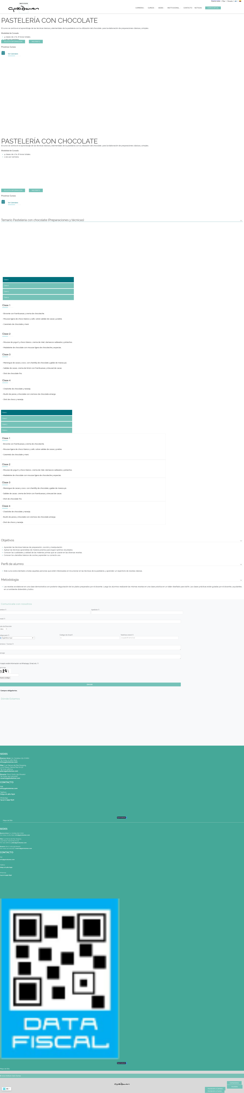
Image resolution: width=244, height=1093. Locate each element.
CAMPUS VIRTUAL (213, 8)
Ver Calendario (13, 54)
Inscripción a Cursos (215, 1091)
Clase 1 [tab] (6, 280)
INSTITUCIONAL (173, 7)
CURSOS (151, 7)
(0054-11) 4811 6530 (7, 794)
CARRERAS (139, 7)
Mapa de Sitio (7, 820)
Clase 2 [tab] (6, 285)
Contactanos (234, 1083)
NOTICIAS (198, 7)
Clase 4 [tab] (6, 297)
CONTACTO (187, 7)
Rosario (230, 1)
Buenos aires (215, 1)
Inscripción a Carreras (215, 1089)
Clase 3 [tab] (6, 291)
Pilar (224, 1)
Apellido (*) (95, 610)
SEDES (160, 7)
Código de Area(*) (66, 635)
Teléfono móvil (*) (127, 635)
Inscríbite (234, 1087)
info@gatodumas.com (9, 788)
